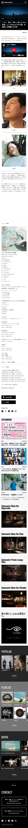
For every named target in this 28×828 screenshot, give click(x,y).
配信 (13, 362)
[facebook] (9, 412)
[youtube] (12, 412)
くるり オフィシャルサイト (8, 387)
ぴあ (14, 384)
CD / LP (10, 362)
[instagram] (16, 412)
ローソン (10, 384)
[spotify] (2, 412)
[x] (6, 412)
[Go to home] (6, 2)
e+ (16, 384)
